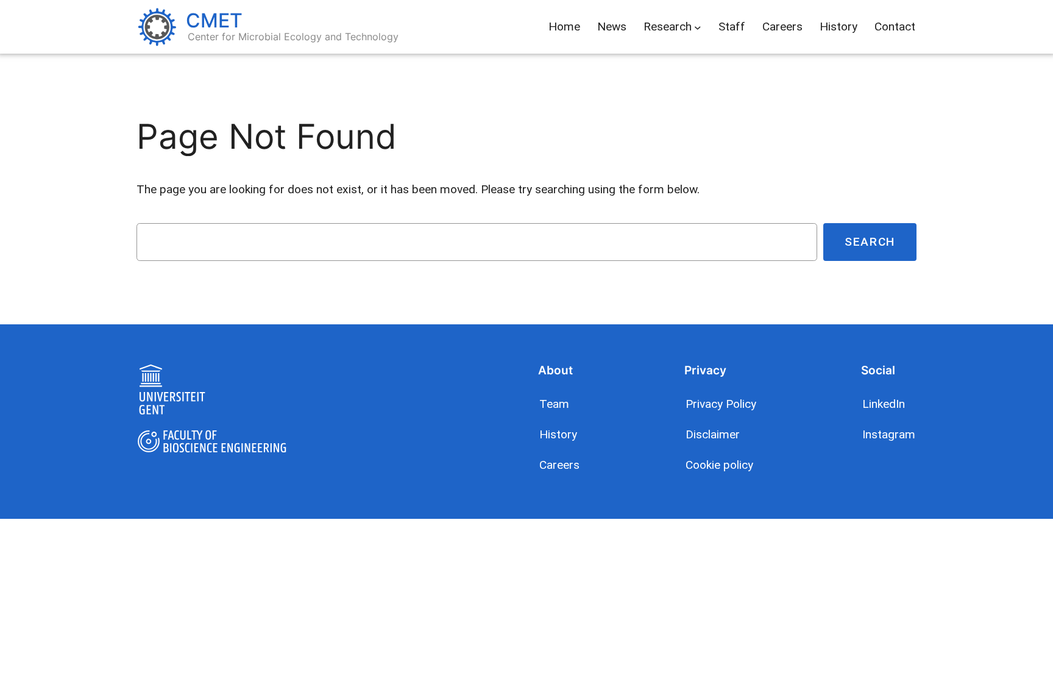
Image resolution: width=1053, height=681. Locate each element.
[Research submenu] (697, 26)
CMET (214, 20)
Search (870, 242)
